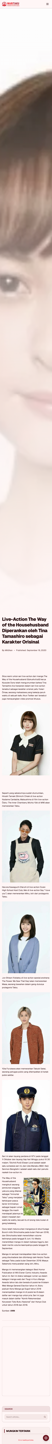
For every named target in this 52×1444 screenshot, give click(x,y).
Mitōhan (8, 650)
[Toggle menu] (47, 4)
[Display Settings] (46, 1438)
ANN (12, 1310)
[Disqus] (26, 1361)
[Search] (44, 1416)
